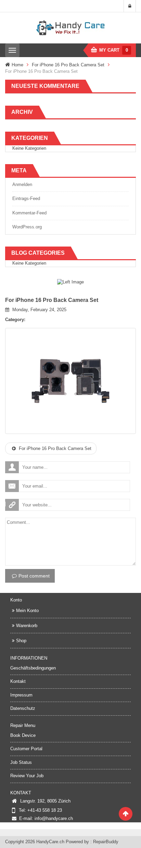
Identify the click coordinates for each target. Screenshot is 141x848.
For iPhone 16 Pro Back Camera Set (68, 64)
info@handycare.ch (54, 818)
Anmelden (22, 184)
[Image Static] (70, 281)
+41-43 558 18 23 (44, 810)
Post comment (34, 576)
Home (17, 64)
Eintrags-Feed (26, 198)
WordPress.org (27, 226)
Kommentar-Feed (29, 212)
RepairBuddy (105, 841)
